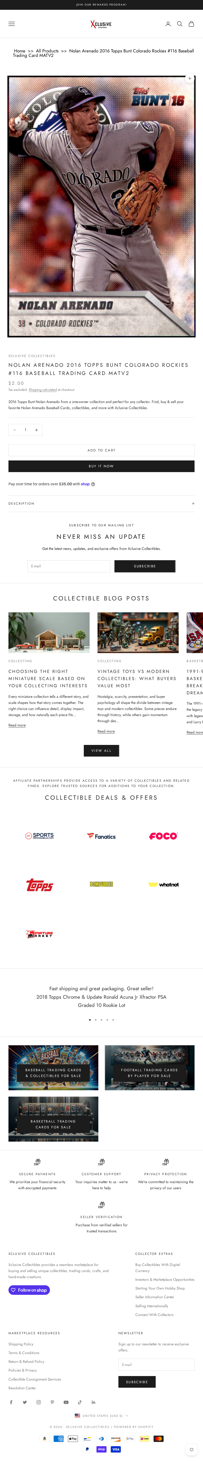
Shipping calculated (43, 389)
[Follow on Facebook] (11, 1402)
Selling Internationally (151, 1306)
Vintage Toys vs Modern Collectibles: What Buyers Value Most (137, 678)
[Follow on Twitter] (24, 1402)
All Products (47, 51)
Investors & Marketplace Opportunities (165, 1279)
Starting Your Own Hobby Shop (160, 1288)
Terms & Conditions (23, 1352)
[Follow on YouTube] (66, 1402)
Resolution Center (22, 1388)
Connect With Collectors (154, 1314)
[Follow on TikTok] (79, 1402)
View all (101, 750)
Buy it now (101, 466)
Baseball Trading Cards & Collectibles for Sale (53, 1073)
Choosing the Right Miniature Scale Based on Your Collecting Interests (48, 678)
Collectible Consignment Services (34, 1379)
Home (19, 51)
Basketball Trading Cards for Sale (53, 1124)
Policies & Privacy (22, 1370)
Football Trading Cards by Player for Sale (149, 1073)
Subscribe (145, 566)
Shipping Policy (20, 1344)
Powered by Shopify (134, 1427)
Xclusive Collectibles (32, 356)
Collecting (20, 661)
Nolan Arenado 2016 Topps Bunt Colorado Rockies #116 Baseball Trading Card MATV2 (103, 53)
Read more (17, 725)
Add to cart (101, 450)
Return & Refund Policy (26, 1361)
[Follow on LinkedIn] (93, 1402)
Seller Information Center (154, 1297)
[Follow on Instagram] (38, 1402)
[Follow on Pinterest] (52, 1402)
